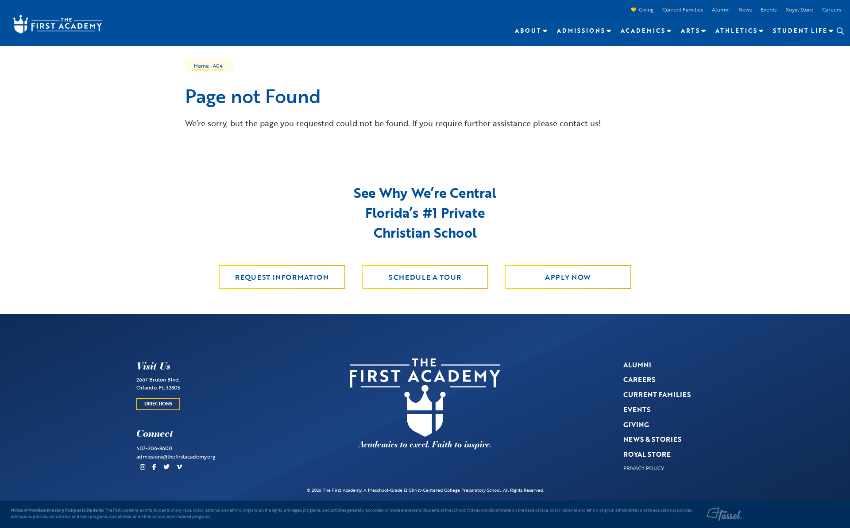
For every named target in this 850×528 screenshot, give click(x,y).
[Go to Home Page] (53, 23)
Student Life (800, 30)
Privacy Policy (643, 468)
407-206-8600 (154, 448)
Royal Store (799, 9)
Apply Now (568, 277)
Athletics (736, 30)
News (745, 9)
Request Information (281, 277)
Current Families (682, 9)
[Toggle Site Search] (840, 31)
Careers (831, 9)
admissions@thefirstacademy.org (175, 456)
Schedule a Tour (425, 277)
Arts (690, 30)
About (528, 30)
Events (769, 9)
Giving (646, 9)
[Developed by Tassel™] (724, 514)
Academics (643, 30)
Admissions (581, 30)
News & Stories (652, 439)
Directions (158, 403)
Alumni (721, 9)
